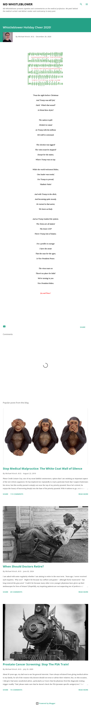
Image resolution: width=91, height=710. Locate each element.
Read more (83, 494)
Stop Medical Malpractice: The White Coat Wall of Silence (42, 468)
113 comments (16, 494)
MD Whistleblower (18, 4)
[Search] (81, 4)
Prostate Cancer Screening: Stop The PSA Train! (36, 664)
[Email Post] (4, 327)
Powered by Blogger (47, 703)
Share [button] (82, 327)
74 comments (16, 690)
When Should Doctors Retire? (23, 566)
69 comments (16, 592)
